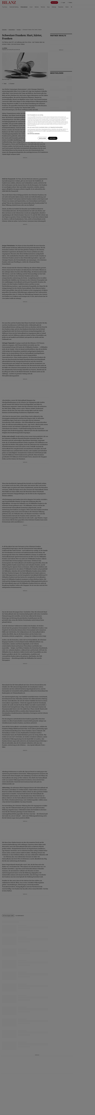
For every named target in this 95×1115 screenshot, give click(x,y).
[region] (48, 126)
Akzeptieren (52, 138)
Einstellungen (42, 138)
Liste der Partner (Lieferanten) (33, 133)
